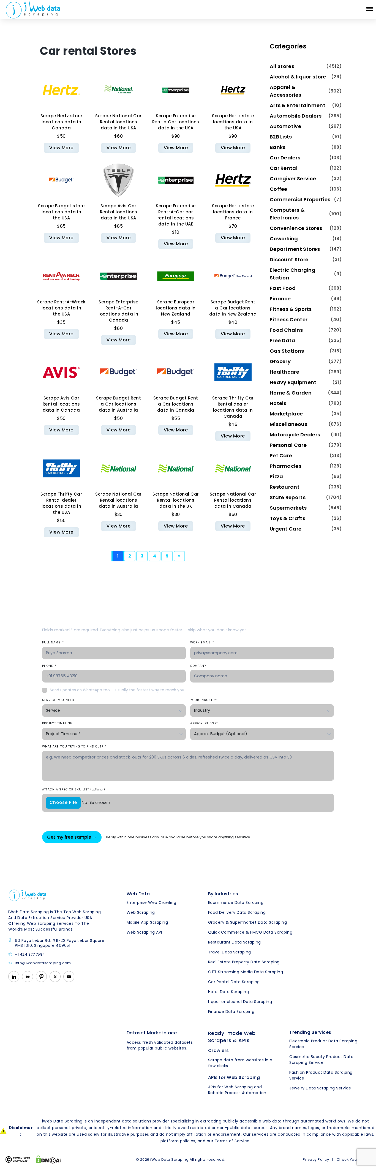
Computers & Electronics (287, 213)
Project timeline (57, 723)
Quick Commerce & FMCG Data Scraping (250, 932)
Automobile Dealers (295, 115)
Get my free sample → (72, 837)
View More (61, 148)
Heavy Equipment (293, 382)
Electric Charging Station (292, 274)
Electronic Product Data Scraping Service (323, 1044)
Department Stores (295, 249)
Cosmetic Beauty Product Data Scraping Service (321, 1059)
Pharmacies (285, 466)
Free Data (282, 340)
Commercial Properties (300, 199)
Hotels (278, 403)
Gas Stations (287, 350)
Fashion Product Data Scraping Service (321, 1075)
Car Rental (284, 168)
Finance (280, 298)
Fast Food (283, 288)
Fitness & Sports (291, 309)
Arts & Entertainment (297, 105)
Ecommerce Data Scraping (236, 902)
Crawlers (218, 1050)
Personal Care (288, 445)
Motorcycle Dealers (295, 434)
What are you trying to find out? (74, 746)
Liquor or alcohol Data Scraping (240, 1001)
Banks (278, 147)
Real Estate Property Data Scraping (244, 962)
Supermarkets (288, 507)
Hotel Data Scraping (228, 991)
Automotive (285, 126)
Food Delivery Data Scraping (237, 912)
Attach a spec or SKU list (73, 789)
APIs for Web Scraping (234, 1077)
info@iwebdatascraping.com (43, 963)
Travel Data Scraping (229, 952)
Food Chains (286, 330)
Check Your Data (353, 1159)
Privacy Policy (316, 1159)
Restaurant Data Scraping (234, 942)
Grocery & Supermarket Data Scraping (247, 922)
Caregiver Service (293, 178)
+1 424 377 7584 (30, 954)
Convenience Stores (296, 228)
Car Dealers (285, 157)
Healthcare (284, 371)
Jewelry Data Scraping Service (320, 1088)
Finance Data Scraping (231, 1011)
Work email (202, 642)
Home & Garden (291, 392)
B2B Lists (281, 136)
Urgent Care (285, 528)
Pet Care (281, 455)
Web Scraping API (144, 932)
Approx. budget (204, 723)
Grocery (280, 361)
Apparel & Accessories (285, 91)
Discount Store (289, 259)
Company (198, 666)
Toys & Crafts (287, 518)
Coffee (278, 189)
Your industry (203, 700)
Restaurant (284, 486)
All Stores (282, 66)
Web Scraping (141, 912)
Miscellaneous (288, 424)
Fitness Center (288, 319)
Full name (53, 642)
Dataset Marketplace (152, 1033)
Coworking (284, 238)
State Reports (288, 497)
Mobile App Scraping (147, 922)
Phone (49, 666)
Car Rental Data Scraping (234, 982)
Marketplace (286, 413)
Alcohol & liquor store (298, 76)
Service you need (58, 700)
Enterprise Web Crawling (151, 902)
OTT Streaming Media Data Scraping (245, 972)
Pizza (276, 476)
